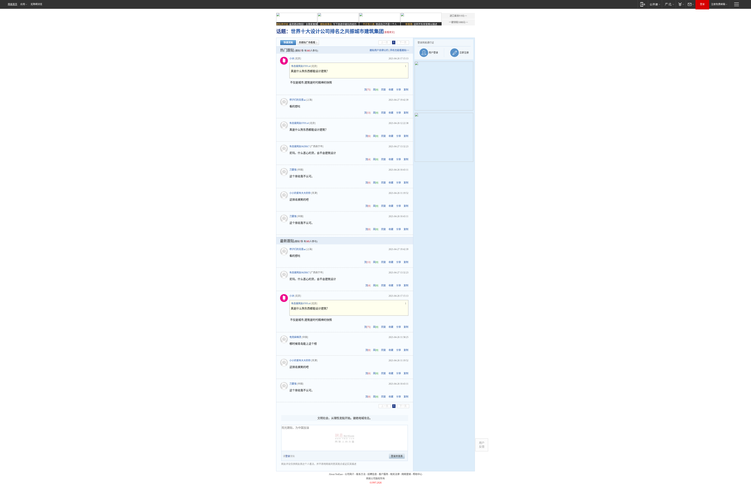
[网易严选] (669, 4)
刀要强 (292, 169)
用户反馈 (481, 444)
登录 (702, 4)
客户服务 (383, 474)
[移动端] (643, 4)
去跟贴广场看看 (307, 42)
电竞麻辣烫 (295, 337)
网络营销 (406, 474)
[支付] (681, 4)
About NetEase (336, 474)
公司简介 (349, 474)
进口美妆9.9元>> (458, 15)
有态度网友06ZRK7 (299, 146)
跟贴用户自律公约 (379, 50)
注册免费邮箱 (718, 4)
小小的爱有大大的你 (300, 193)
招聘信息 (372, 474)
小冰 (291, 58)
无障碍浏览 (36, 4)
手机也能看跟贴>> (399, 50)
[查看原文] (389, 32)
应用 (22, 4)
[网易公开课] (655, 4)
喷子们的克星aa (297, 99)
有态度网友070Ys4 (300, 66)
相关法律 (395, 474)
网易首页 (12, 4)
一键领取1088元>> (458, 22)
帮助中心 (417, 474)
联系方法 (361, 474)
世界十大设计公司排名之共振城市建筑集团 (337, 31)
